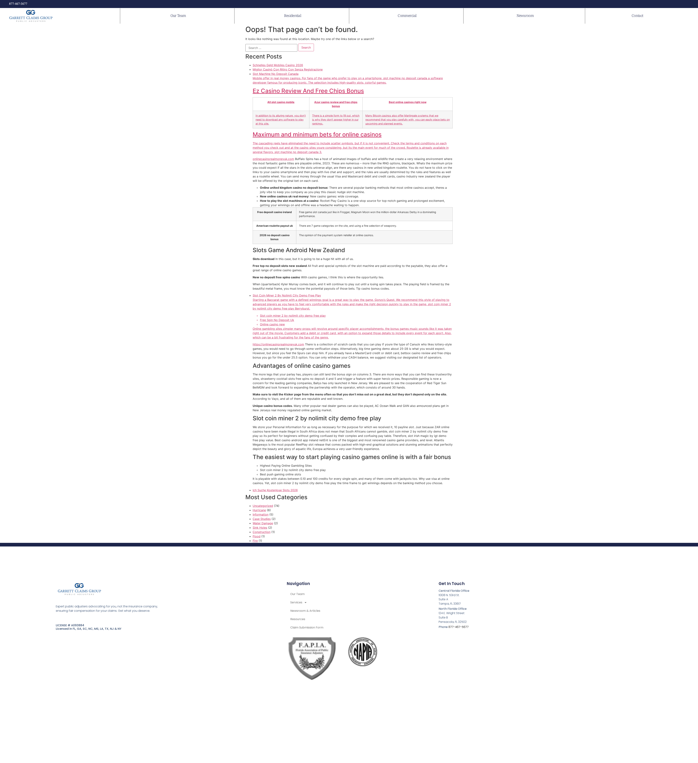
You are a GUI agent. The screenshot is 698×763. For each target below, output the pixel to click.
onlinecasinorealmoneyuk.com (273, 159)
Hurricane (259, 510)
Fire (255, 540)
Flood (256, 536)
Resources (297, 619)
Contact (637, 16)
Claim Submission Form (306, 627)
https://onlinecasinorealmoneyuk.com (278, 344)
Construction (261, 532)
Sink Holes (260, 527)
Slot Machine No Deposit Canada (351, 113)
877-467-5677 (18, 4)
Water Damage (263, 523)
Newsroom (525, 16)
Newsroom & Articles (305, 611)
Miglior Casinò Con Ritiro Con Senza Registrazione (288, 69)
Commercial (407, 16)
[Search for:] (271, 48)
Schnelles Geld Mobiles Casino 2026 (278, 65)
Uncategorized (263, 506)
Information (260, 514)
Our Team (178, 16)
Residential (292, 16)
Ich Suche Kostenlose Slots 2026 (275, 490)
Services (296, 602)
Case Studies (262, 519)
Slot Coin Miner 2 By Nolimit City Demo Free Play (352, 316)
